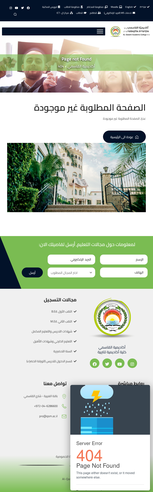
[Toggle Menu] (100, 31)
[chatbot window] (110, 437)
